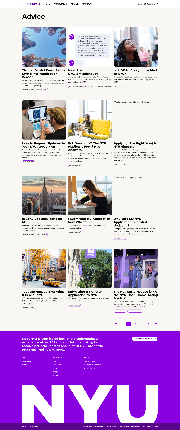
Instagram (57, 358)
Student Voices (42, 90)
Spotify (56, 376)
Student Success (150, 426)
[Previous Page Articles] (116, 323)
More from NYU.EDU (30, 427)
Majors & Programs (135, 311)
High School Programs (130, 426)
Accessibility (89, 368)
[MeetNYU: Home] (31, 3)
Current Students (104, 86)
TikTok (55, 372)
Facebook (57, 365)
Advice (75, 4)
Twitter (56, 361)
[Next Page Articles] (156, 323)
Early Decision (42, 235)
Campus (87, 4)
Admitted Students (75, 86)
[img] (44, 47)
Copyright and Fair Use (94, 365)
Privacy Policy (90, 361)
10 (149, 323)
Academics (60, 4)
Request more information (144, 339)
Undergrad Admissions (93, 426)
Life (48, 4)
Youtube (56, 368)
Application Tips (28, 90)
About (86, 358)
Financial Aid (111, 426)
